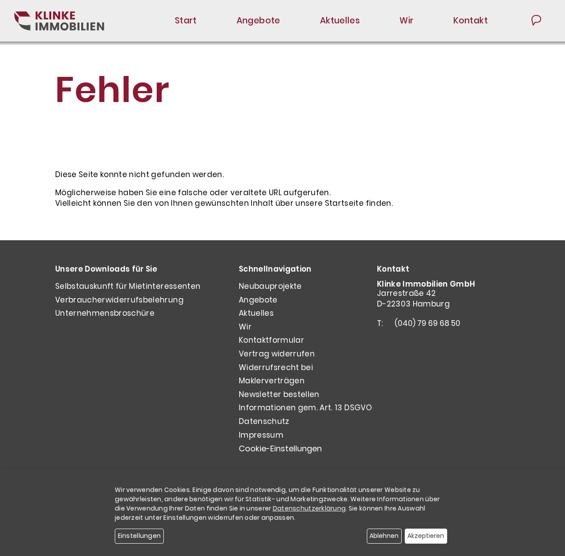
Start (186, 20)
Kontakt (470, 20)
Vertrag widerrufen (277, 353)
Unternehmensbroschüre (104, 313)
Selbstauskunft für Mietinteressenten (127, 286)
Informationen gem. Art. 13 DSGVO (305, 407)
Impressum (261, 435)
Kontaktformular (271, 340)
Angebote (258, 20)
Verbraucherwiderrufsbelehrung (119, 300)
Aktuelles (340, 20)
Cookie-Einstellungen (280, 448)
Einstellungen (139, 535)
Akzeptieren (425, 535)
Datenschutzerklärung (309, 508)
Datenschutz (264, 421)
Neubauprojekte (270, 286)
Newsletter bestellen (279, 394)
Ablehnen (384, 535)
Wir (406, 20)
